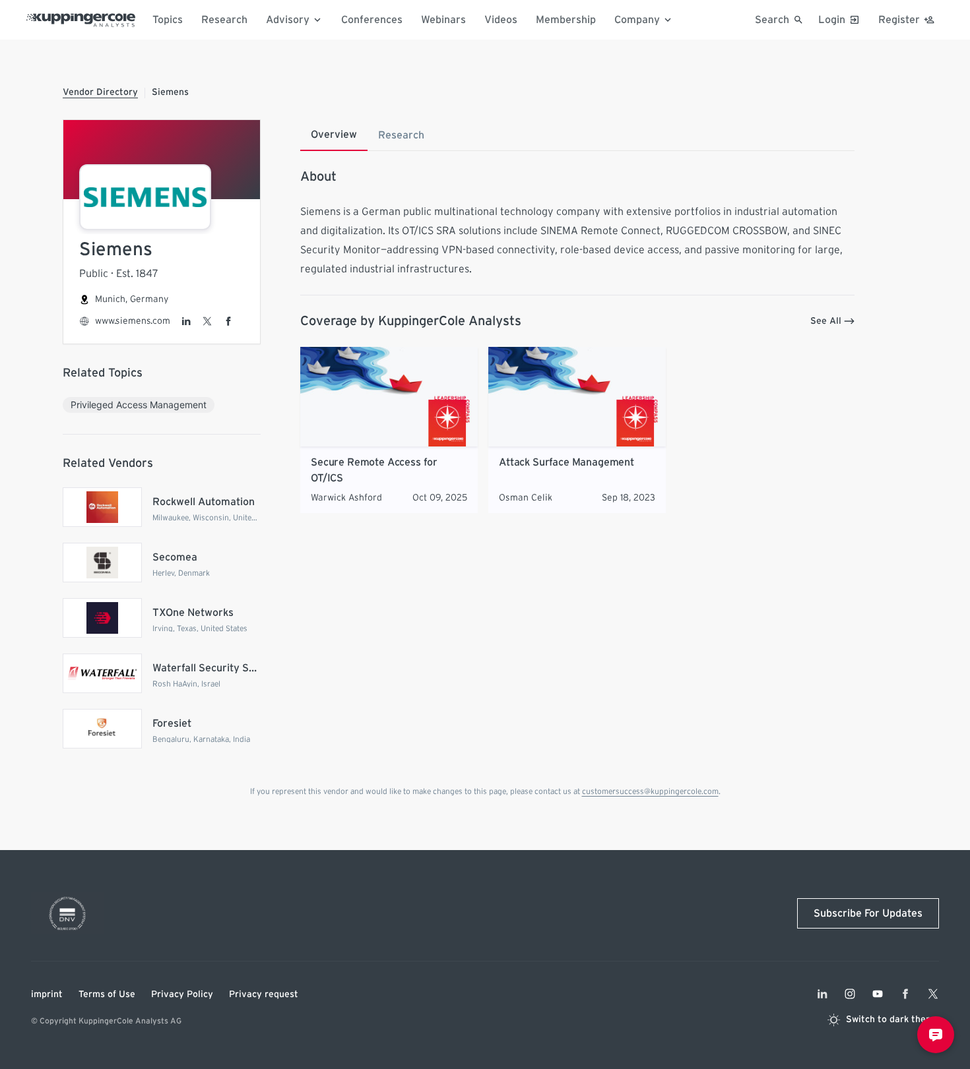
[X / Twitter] (207, 321)
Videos (500, 20)
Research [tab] (401, 135)
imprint (47, 994)
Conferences (372, 20)
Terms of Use (107, 994)
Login (831, 20)
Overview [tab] (334, 134)
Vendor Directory (100, 92)
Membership (566, 20)
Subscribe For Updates (868, 913)
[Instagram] (850, 994)
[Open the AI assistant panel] (935, 1034)
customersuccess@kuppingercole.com (650, 791)
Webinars (443, 20)
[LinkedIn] (186, 321)
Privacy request (263, 994)
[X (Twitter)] (933, 994)
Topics (167, 20)
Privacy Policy (182, 994)
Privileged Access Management (139, 404)
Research (224, 20)
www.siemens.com (132, 321)
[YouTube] (878, 994)
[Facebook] (228, 321)
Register (899, 20)
